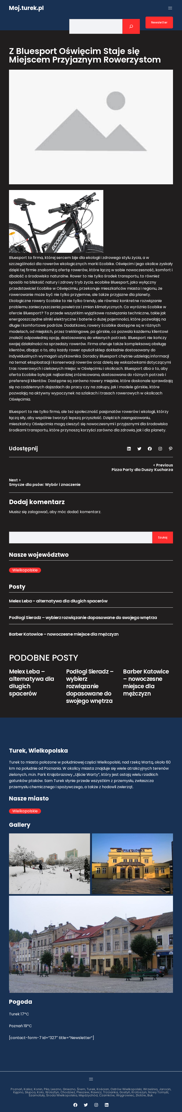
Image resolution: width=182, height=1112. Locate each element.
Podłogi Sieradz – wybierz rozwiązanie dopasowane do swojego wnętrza (83, 617)
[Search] (131, 26)
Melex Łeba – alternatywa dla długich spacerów (58, 601)
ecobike (102, 282)
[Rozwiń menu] (170, 8)
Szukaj (162, 537)
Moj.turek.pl (26, 8)
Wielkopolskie (25, 570)
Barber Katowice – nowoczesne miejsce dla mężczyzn (63, 634)
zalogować (38, 512)
